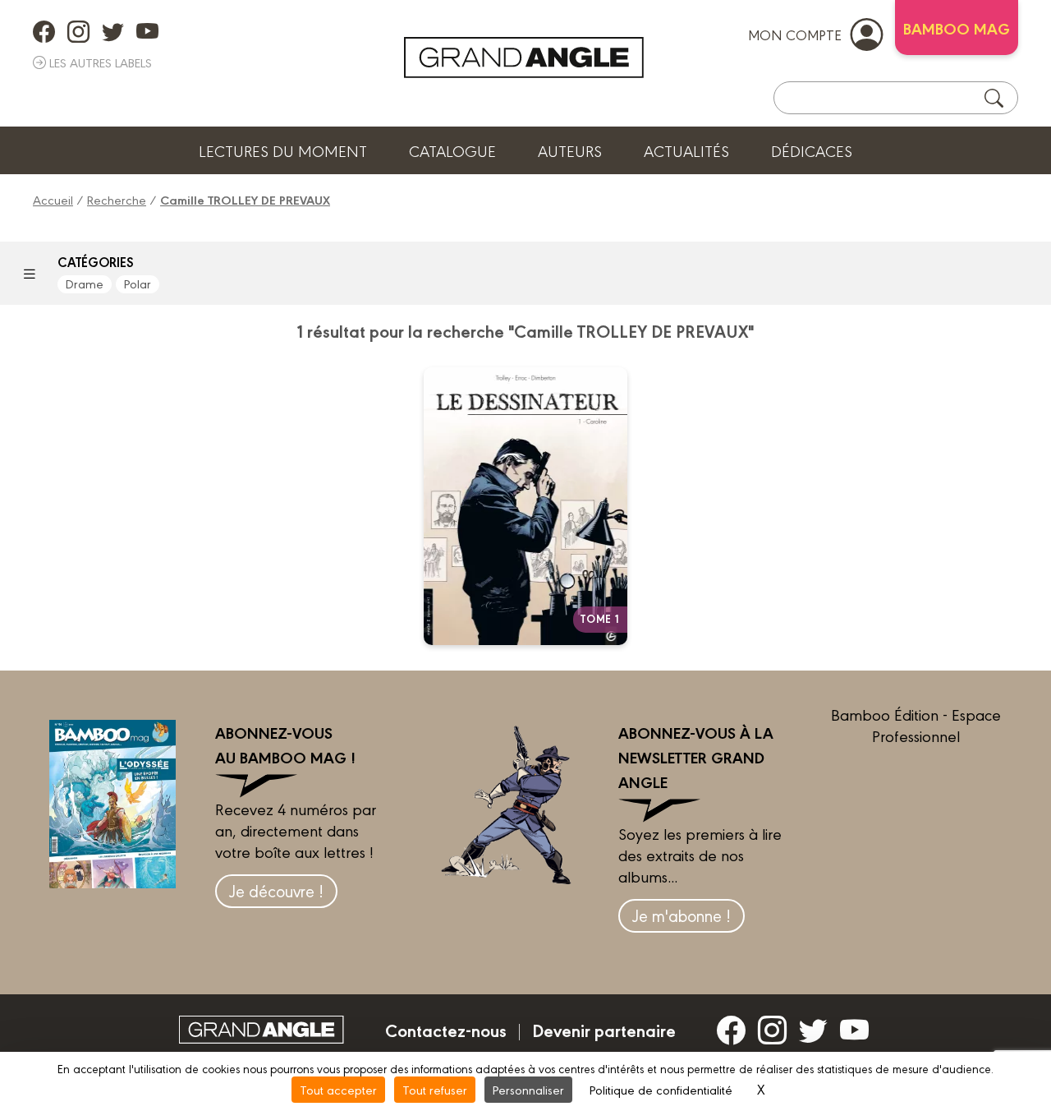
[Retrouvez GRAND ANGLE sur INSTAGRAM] (78, 31)
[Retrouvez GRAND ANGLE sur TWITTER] (113, 31)
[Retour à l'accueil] (524, 57)
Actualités (686, 150)
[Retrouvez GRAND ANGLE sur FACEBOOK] (44, 31)
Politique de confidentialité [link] (661, 1089)
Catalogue (452, 150)
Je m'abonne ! (681, 915)
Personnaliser (528, 1089)
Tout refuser (434, 1089)
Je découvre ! (276, 890)
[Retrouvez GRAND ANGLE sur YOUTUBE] (147, 31)
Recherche (116, 199)
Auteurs (570, 150)
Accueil (53, 199)
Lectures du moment (283, 150)
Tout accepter (338, 1089)
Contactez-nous (446, 1029)
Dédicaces (811, 150)
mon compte (795, 34)
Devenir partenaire (604, 1029)
